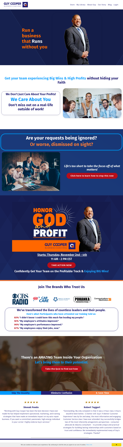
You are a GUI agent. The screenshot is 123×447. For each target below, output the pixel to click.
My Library (80, 4)
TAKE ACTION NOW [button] (61, 265)
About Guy (91, 4)
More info (89, 444)
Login (116, 4)
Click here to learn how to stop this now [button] (92, 175)
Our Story (102, 4)
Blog (110, 4)
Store (72, 4)
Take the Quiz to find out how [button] (61, 368)
